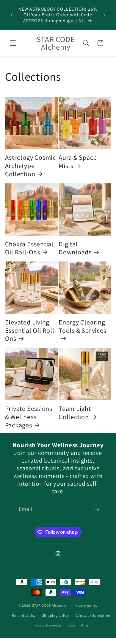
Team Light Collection (75, 412)
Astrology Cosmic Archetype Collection (30, 165)
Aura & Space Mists (78, 161)
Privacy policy (85, 605)
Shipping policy (55, 615)
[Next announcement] (104, 14)
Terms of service (47, 625)
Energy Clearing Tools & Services (82, 326)
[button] (13, 43)
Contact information (93, 615)
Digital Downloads (75, 248)
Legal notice (78, 625)
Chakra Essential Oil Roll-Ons (29, 248)
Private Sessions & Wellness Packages (28, 416)
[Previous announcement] (11, 14)
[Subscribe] (97, 509)
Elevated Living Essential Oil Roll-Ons (31, 330)
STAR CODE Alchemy (49, 605)
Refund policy (24, 615)
